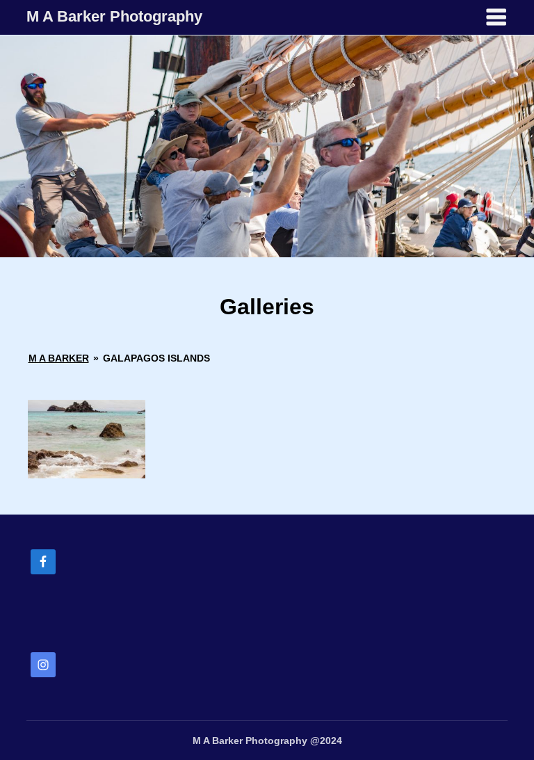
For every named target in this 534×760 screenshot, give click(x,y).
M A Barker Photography (114, 16)
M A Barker (59, 358)
